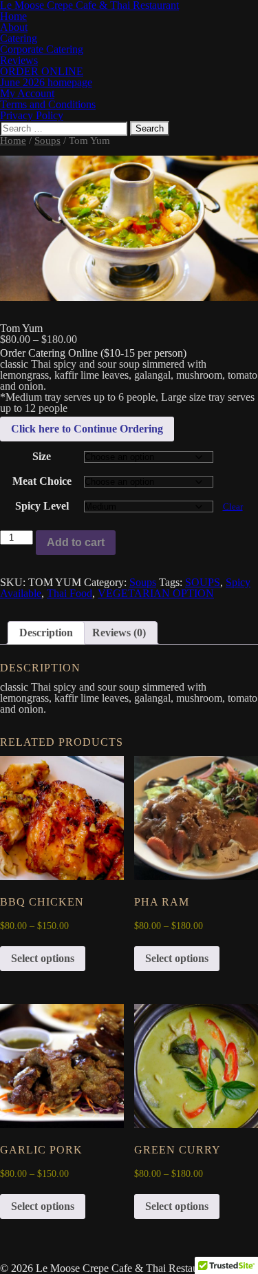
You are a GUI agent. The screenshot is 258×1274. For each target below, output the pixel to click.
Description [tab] (46, 632)
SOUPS (202, 582)
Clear (233, 506)
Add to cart (76, 542)
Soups (47, 140)
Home (13, 140)
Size (41, 456)
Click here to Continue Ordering (87, 429)
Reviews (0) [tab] (119, 632)
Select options (42, 958)
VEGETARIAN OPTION (156, 593)
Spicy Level (42, 506)
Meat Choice (42, 481)
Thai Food (69, 593)
